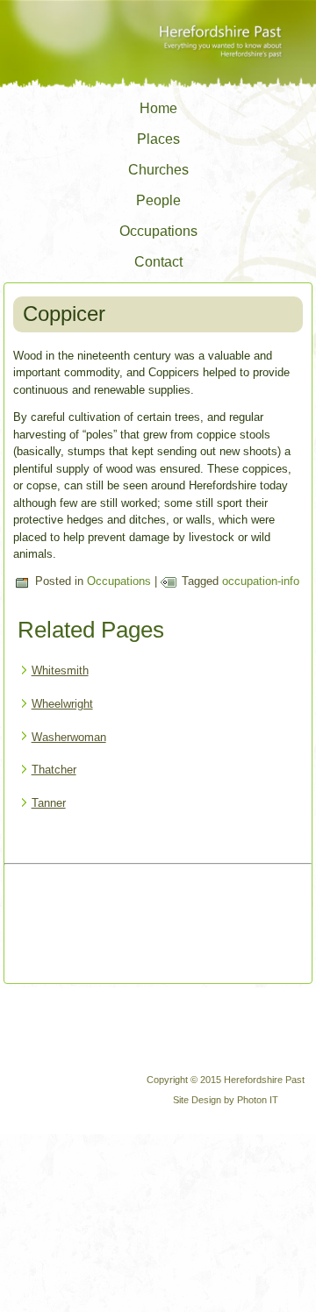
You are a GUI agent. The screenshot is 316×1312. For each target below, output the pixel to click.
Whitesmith (60, 670)
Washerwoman (69, 737)
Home (158, 108)
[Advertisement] (75, 925)
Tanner (49, 802)
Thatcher (54, 769)
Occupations (158, 231)
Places (158, 139)
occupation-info (260, 581)
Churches (158, 169)
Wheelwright (62, 703)
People (158, 200)
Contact (158, 261)
